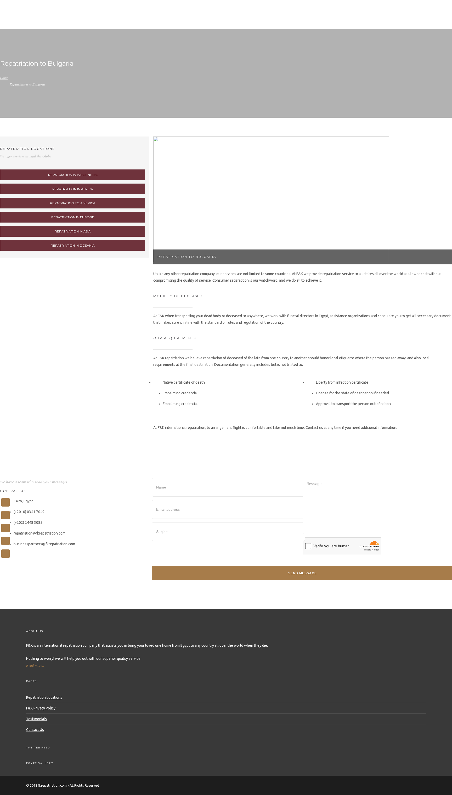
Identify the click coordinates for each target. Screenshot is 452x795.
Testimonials (36, 719)
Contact (410, 20)
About (249, 20)
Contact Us (35, 730)
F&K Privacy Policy (40, 708)
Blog (387, 20)
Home (228, 20)
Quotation (330, 20)
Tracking (301, 20)
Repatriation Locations (44, 697)
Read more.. (35, 665)
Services (273, 20)
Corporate (362, 20)
